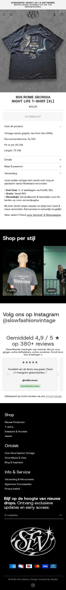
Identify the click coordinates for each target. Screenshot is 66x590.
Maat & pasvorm (13, 166)
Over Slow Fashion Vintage (20, 453)
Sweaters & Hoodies (16, 431)
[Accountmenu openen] (54, 14)
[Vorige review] (7, 374)
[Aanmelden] (60, 515)
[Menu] (4, 15)
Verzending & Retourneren (19, 479)
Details (8, 159)
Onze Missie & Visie (15, 457)
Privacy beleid (12, 488)
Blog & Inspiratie (14, 462)
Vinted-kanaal (54, 396)
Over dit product (13, 126)
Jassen (8, 436)
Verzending (10, 173)
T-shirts (9, 426)
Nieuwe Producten (15, 422)
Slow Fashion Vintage (27, 579)
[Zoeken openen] (11, 14)
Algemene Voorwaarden (18, 484)
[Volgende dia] (60, 271)
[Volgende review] (58, 374)
